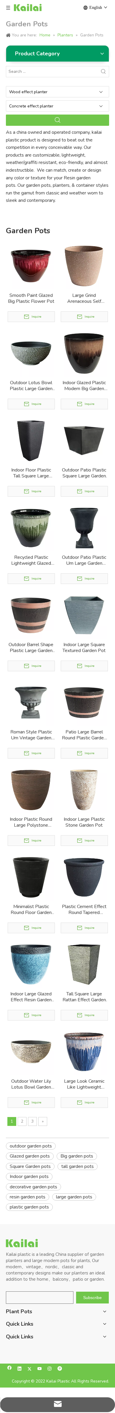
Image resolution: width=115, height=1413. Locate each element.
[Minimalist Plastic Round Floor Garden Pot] (31, 877)
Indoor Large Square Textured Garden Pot (84, 648)
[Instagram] (49, 1369)
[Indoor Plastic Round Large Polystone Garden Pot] (31, 789)
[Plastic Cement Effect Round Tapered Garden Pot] (84, 877)
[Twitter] (29, 1369)
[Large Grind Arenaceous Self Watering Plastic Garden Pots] (84, 266)
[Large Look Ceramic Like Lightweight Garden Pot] (84, 1051)
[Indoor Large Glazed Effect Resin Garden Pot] (31, 964)
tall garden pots (77, 1166)
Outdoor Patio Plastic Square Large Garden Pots (84, 473)
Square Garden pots (30, 1166)
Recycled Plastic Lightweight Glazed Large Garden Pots (31, 560)
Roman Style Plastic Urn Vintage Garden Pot (31, 735)
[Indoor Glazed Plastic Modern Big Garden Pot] (84, 353)
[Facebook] (9, 1369)
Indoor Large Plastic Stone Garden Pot (84, 822)
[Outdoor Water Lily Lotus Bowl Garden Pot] (31, 1051)
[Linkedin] (19, 1369)
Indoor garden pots (29, 1176)
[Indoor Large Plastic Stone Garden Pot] (84, 789)
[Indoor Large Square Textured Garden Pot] (84, 615)
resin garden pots (27, 1197)
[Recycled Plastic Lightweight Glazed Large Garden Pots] (31, 527)
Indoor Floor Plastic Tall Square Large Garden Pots (31, 473)
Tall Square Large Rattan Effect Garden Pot (84, 997)
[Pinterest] (59, 1369)
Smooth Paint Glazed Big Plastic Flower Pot (31, 298)
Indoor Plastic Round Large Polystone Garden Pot (31, 822)
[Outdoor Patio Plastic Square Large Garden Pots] (84, 440)
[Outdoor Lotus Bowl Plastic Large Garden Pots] (31, 353)
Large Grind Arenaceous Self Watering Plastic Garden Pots (84, 298)
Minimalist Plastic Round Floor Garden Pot (31, 909)
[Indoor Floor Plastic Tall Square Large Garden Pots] (31, 440)
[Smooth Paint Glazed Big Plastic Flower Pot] (31, 266)
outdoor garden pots (31, 1146)
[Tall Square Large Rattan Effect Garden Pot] (84, 964)
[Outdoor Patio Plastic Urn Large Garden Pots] (84, 527)
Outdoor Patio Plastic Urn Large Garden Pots (84, 560)
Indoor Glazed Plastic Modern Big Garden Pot (84, 386)
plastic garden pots (29, 1207)
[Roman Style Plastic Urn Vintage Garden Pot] (31, 702)
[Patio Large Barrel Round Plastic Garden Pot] (84, 702)
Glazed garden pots (30, 1156)
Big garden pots (76, 1156)
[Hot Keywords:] (103, 71)
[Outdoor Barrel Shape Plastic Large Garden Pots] (31, 615)
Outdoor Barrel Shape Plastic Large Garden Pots (31, 648)
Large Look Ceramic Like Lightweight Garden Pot (84, 1084)
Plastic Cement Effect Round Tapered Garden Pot (84, 909)
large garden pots (74, 1197)
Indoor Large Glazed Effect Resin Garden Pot (31, 997)
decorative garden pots (33, 1187)
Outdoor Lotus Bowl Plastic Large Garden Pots (31, 386)
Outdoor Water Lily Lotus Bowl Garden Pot (31, 1084)
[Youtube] (39, 1369)
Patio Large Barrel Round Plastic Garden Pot (84, 735)
